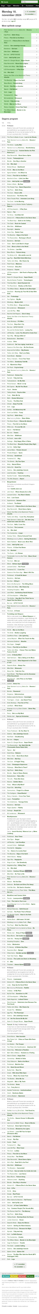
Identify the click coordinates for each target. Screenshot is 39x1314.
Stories (14, 389)
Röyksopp (10, 767)
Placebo (9, 401)
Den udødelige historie (18, 46)
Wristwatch (18, 98)
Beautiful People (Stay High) (27, 444)
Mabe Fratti (22, 922)
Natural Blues (16, 464)
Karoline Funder (12, 476)
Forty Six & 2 (15, 1087)
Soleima (6, 46)
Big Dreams (25, 350)
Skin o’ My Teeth (20, 1081)
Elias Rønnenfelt (9, 63)
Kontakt (15, 1306)
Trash (14, 1142)
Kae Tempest (11, 928)
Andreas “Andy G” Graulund (15, 1280)
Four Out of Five (23, 703)
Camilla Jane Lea (16, 489)
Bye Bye (16, 1139)
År (22, 6)
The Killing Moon (27, 584)
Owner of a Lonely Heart (19, 851)
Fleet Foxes (10, 264)
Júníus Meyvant (12, 638)
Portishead (10, 267)
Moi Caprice (10, 386)
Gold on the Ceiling (24, 221)
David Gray (10, 753)
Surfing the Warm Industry (22, 1226)
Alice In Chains (11, 1056)
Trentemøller (11, 556)
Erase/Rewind (22, 793)
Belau (9, 204)
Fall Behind (13, 89)
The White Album (12, 305)
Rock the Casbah (20, 223)
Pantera (9, 1076)
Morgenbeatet (11, 482)
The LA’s (9, 779)
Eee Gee (9, 581)
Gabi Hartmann (11, 658)
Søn (8, 296)
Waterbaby (21, 148)
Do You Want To (24, 731)
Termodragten (28, 280)
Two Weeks (19, 1156)
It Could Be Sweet (21, 575)
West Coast (20, 1148)
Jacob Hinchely (17, 831)
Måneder (16, 6)
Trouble (22, 1243)
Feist (8, 901)
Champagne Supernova (19, 764)
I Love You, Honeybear (27, 517)
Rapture (9, 206)
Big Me (18, 299)
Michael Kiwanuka (12, 909)
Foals (9, 395)
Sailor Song (15, 35)
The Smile (10, 633)
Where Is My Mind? (18, 785)
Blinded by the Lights (23, 1129)
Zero (22, 941)
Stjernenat (21, 1096)
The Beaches (8, 80)
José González (11, 473)
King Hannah (11, 679)
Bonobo (9, 691)
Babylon (18, 753)
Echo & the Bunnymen (14, 584)
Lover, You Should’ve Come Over (26, 333)
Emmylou (18, 848)
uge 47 (13, 21)
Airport (22, 479)
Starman (18, 356)
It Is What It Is (22, 173)
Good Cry (18, 467)
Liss (8, 1123)
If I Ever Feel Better (20, 547)
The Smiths (10, 598)
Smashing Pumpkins (13, 590)
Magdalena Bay (12, 865)
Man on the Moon (15, 104)
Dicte (8, 246)
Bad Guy (18, 759)
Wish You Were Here (21, 925)
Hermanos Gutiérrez (13, 641)
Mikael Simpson (28, 616)
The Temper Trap (12, 187)
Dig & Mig (10, 336)
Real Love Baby (25, 353)
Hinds (9, 756)
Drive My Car (20, 1079)
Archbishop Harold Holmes (24, 592)
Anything (22, 1179)
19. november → (30, 14)
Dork (5, 92)
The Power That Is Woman (22, 912)
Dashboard (21, 167)
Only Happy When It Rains (22, 441)
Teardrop (20, 473)
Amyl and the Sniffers (13, 350)
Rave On (18, 1070)
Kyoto (21, 453)
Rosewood (16, 691)
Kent (8, 1234)
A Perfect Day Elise (21, 947)
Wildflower (15, 51)
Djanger (20, 950)
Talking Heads (11, 392)
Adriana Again (16, 564)
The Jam (9, 1205)
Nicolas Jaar (11, 716)
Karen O (6, 60)
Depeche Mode (11, 665)
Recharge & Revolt (25, 238)
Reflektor (19, 1010)
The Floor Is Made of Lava (15, 137)
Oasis (9, 244)
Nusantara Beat (12, 950)
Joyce (9, 799)
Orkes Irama (11, 953)
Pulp (8, 1208)
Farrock (9, 1024)
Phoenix (9, 547)
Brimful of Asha (21, 1058)
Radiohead (10, 375)
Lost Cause (15, 497)
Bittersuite (18, 668)
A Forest (17, 611)
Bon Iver (6, 54)
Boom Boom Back (22, 756)
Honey (19, 857)
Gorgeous (10, 269)
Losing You (28, 330)
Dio (8, 1067)
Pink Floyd (10, 925)
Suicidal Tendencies (13, 1090)
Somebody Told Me (21, 362)
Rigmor (9, 212)
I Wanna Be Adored (25, 421)
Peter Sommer (8, 30)
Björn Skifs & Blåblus (13, 1053)
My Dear (20, 184)
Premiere (27, 181)
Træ (14, 212)
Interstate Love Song (27, 198)
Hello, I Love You (19, 524)
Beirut (21, 539)
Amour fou (16, 683)
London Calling (20, 1246)
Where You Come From (20, 1076)
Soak (17, 700)
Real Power (16, 1194)
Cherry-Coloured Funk (25, 536)
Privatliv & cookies (7, 1306)
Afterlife (6, 77)
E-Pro (13, 1188)
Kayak (9, 389)
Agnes (33, 904)
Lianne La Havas (26, 928)
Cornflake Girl (19, 215)
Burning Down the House (25, 1217)
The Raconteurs (12, 286)
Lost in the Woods (31, 137)
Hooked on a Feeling (27, 1053)
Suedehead (18, 456)
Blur (8, 988)
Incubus (9, 341)
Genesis (9, 959)
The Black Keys (11, 221)
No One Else (17, 881)
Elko (11, 961)
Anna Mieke (26, 904)
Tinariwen (10, 964)
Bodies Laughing (20, 633)
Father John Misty (9, 66)
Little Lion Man (23, 178)
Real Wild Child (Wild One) (22, 258)
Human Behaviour (17, 398)
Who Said (11, 72)
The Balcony (26, 1211)
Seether (9, 871)
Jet (8, 1018)
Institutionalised (26, 1090)
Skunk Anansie (11, 1002)
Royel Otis (10, 787)
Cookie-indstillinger (23, 1306)
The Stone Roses (12, 421)
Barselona (7, 49)
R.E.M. (6, 104)
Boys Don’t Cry (19, 324)
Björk (8, 398)
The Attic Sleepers (12, 479)
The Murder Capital (13, 914)
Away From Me (17, 404)
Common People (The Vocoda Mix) (22, 1208)
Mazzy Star (10, 671)
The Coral (10, 201)
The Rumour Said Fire (14, 1211)
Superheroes (11, 500)
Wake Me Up (16, 395)
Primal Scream (11, 384)
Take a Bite (20, 776)
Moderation (16, 944)
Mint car (17, 561)
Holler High (17, 447)
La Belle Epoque (16, 1234)
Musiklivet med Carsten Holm (16, 895)
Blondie (6, 86)
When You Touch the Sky (26, 638)
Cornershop (10, 1058)
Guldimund (10, 344)
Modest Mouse (11, 167)
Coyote (17, 269)
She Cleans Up (21, 66)
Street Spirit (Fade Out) (22, 1126)
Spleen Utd (20, 1251)
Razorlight (10, 229)
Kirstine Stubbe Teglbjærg (24, 204)
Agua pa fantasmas (22, 716)
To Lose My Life (20, 427)
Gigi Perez (7, 35)
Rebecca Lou (27, 831)
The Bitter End (18, 401)
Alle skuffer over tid (24, 255)
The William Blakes (10, 110)
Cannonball (20, 1168)
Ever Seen (20, 339)
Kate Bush (10, 292)
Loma (9, 655)
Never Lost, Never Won (25, 542)
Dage (3, 6)
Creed (9, 1073)
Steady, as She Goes (25, 286)
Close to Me (18, 193)
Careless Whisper (19, 871)
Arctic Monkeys (11, 321)
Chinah (9, 404)
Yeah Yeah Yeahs (12, 956)
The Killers (10, 362)
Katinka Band (11, 919)
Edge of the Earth (19, 80)
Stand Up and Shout (17, 1067)
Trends (4, 2)
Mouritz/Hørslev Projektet (14, 280)
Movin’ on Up (22, 384)
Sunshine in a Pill (21, 993)
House (21, 1220)
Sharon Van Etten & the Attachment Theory (17, 75)
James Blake (11, 450)
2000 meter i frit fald (23, 919)
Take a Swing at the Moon (26, 658)
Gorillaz (9, 409)
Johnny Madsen (12, 1096)
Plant (29, 922)
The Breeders (11, 1168)
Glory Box (18, 267)
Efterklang (10, 302)
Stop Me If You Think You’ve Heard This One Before (20, 599)
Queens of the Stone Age (14, 347)
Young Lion (18, 938)
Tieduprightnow (18, 158)
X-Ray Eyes (20, 69)
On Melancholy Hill (19, 409)
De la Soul (21, 1110)
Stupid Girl (17, 810)
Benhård (13, 550)
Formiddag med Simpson (15, 614)
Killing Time (22, 865)
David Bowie (11, 356)
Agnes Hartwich (12, 173)
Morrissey (10, 456)
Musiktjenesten (12, 816)
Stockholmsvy (30, 148)
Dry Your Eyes (20, 461)
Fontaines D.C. (8, 95)
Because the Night (25, 1228)
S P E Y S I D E (15, 54)
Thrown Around (21, 450)
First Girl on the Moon (17, 38)
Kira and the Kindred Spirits (15, 330)
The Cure (10, 193)
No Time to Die (19, 874)
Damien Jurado (11, 660)
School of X (7, 41)
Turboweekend (11, 381)
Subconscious (19, 694)
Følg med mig (15, 101)
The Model (17, 503)
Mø (5, 72)
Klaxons (9, 782)
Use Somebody (22, 862)
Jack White (10, 592)
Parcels (9, 158)
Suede (9, 1142)
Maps (21, 956)
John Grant (10, 492)
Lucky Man (18, 145)
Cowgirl (17, 644)
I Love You (21, 569)
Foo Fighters (11, 299)
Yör (8, 550)
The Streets (10, 461)
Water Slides (26, 418)
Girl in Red (10, 1162)
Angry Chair (21, 1056)
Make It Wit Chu (29, 572)
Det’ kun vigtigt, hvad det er (24, 344)
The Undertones (12, 802)
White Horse (18, 706)
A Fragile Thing (19, 761)
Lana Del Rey (11, 311)
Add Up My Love (14, 57)
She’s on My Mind (18, 713)
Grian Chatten (23, 708)
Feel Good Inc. (30, 1110)
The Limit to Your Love (19, 901)
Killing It (16, 581)
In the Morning (19, 201)
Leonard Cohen (12, 495)
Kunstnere (29, 6)
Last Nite (19, 249)
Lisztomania (17, 979)
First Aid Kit (10, 848)
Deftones (10, 884)
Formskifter (16, 799)
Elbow (9, 564)
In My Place (17, 991)
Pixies (9, 785)
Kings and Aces (24, 305)
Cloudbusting (19, 737)
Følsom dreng (17, 83)
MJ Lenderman (8, 98)
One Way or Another (16, 86)
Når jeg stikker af (19, 336)
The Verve (10, 145)
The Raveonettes (12, 238)
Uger (9, 6)
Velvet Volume (11, 857)
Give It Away (26, 314)
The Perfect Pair (22, 196)
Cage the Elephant (12, 1243)
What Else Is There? (21, 767)
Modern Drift (19, 302)
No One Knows (29, 347)
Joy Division (10, 1131)
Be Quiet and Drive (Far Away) (24, 884)
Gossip (9, 1194)
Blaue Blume (8, 83)
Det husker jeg (21, 936)
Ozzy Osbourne (12, 1061)
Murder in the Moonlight (28, 289)
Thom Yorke (23, 890)
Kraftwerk (10, 503)
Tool (8, 1087)
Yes (8, 851)
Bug (16, 95)
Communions (11, 790)
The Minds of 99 (12, 255)
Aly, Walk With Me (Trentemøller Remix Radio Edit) (18, 746)
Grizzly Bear (10, 1156)
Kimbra (18, 418)
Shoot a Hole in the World (20, 246)
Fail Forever (28, 1200)
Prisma (6, 38)
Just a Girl (17, 438)
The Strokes (10, 249)
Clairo (6, 57)
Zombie (21, 1237)
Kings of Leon (11, 862)
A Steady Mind (16, 655)
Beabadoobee (11, 196)
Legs (10, 92)
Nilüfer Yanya (20, 1123)
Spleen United (11, 1251)
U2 (8, 364)
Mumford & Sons (12, 178)
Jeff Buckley (10, 333)
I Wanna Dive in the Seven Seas (26, 218)
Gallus (9, 944)
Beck (8, 497)
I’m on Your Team (21, 107)
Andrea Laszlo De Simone (15, 697)
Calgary (16, 739)
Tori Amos (10, 215)
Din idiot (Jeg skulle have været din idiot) (20, 520)
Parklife (26, 988)
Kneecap (9, 708)
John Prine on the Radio (24, 679)
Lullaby (16, 1151)
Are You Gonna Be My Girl (19, 1018)
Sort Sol (9, 447)
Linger (21, 533)
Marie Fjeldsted (11, 542)
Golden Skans (18, 782)
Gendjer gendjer (21, 953)
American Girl (31, 1047)
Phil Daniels (19, 988)
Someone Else (21, 500)
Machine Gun (19, 1064)
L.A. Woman (19, 553)
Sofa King (18, 787)
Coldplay (9, 991)
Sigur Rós (10, 859)
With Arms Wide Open (19, 1073)
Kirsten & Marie (11, 184)
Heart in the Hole (25, 914)
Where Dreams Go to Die (23, 492)
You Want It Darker (24, 495)
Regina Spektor (11, 808)
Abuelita (23, 641)
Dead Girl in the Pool (21, 1162)
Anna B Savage (11, 904)
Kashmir (9, 1226)
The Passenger (19, 1013)
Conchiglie (27, 697)
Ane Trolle (24, 556)
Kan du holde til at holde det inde (25, 1171)
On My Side (21, 381)
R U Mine (21, 321)
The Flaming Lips (12, 150)
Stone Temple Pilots (13, 198)
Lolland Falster (23, 999)
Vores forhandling (24, 476)
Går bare (14, 49)
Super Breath (25, 60)
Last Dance (22, 1174)
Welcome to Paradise (22, 1050)
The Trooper (20, 1044)
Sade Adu (10, 938)
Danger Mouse (15, 60)
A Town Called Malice (21, 1205)
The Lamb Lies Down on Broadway (25, 959)
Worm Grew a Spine (21, 63)
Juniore (9, 683)
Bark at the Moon (23, 1061)
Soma (18, 1084)
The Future (21, 567)
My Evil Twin (11, 993)
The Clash (10, 223)
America (17, 229)
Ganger (9, 1139)
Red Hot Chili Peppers (13, 314)
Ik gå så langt (19, 367)
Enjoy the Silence (23, 1223)
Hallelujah (21, 845)
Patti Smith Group (12, 1228)
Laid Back (10, 706)
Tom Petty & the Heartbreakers (16, 1047)
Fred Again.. (11, 700)
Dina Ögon (10, 839)
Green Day (10, 232)
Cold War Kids (11, 887)
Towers (16, 433)
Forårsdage (14, 296)
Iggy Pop (9, 258)
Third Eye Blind (11, 283)
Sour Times (18, 836)
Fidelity (20, 808)
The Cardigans (11, 793)
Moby (9, 464)
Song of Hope (20, 933)
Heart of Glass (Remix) (20, 773)
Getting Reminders (30, 539)
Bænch (6, 89)
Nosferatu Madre (17, 1093)
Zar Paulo (10, 367)
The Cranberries (12, 533)
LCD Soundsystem (9, 69)
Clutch (9, 1093)
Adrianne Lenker (12, 1179)
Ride (18, 311)
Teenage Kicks (23, 802)
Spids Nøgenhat (12, 999)
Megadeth (10, 1081)
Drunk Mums (11, 1036)
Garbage (9, 441)
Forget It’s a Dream (23, 790)
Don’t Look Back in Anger (20, 244)
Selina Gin (22, 30)
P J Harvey (10, 890)
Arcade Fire (10, 1010)
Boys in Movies (30, 1123)
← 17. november (30, 11)
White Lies (10, 427)
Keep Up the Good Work (20, 985)
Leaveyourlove (18, 898)
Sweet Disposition (25, 187)
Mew (8, 418)
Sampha (11, 107)
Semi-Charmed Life (24, 283)
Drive (15, 341)
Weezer (9, 881)
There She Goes (19, 779)
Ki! (8, 961)
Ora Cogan (10, 644)
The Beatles (10, 1079)
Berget (17, 839)
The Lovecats (18, 527)
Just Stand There (26, 700)
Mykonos (19, 264)
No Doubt (10, 438)
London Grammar (12, 1220)
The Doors (10, 553)
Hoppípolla (18, 859)
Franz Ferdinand (12, 731)
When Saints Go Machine (14, 1200)
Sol (14, 750)
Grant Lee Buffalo (12, 412)
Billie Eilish (7, 51)
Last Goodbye (20, 842)
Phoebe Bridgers (12, 453)
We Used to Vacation (23, 887)
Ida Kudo (10, 912)
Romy (6, 107)
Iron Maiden (10, 1044)
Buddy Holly (10, 1070)
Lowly (9, 985)
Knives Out (18, 375)
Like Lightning (23, 636)
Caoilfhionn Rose (12, 636)
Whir (22, 590)
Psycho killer (21, 392)
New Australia (20, 1036)
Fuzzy (21, 412)
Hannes (9, 148)
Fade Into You (19, 671)
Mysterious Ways (15, 364)
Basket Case (19, 232)
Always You (21, 665)
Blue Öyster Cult (12, 1039)
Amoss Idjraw (19, 964)
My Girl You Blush (21, 386)
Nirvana (9, 1254)
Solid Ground (24, 909)
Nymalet (6, 101)
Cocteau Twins (11, 536)
